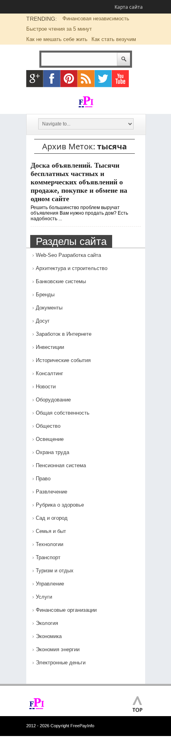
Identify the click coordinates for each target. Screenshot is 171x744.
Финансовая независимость (95, 19)
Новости (46, 387)
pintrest (69, 78)
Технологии (49, 544)
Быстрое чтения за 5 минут (59, 29)
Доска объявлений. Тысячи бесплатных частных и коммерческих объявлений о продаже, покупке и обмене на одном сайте (79, 182)
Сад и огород (52, 518)
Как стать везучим (113, 39)
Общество (48, 426)
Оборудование (53, 400)
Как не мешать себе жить (56, 39)
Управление (50, 584)
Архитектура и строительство (71, 268)
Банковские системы (61, 281)
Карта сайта (129, 7)
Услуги (44, 597)
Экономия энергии (58, 649)
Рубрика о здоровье (60, 505)
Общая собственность (62, 413)
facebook (51, 78)
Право (43, 479)
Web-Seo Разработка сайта (68, 255)
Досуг (43, 321)
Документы (49, 308)
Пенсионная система (61, 465)
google (34, 78)
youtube (120, 78)
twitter (103, 78)
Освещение (50, 439)
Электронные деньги (61, 663)
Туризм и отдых (55, 571)
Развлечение (51, 492)
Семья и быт (51, 531)
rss (86, 78)
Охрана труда (52, 452)
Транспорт (48, 557)
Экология (47, 623)
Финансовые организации (66, 610)
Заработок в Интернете (63, 334)
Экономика (49, 636)
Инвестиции (50, 347)
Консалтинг (49, 373)
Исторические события (63, 360)
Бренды (45, 295)
